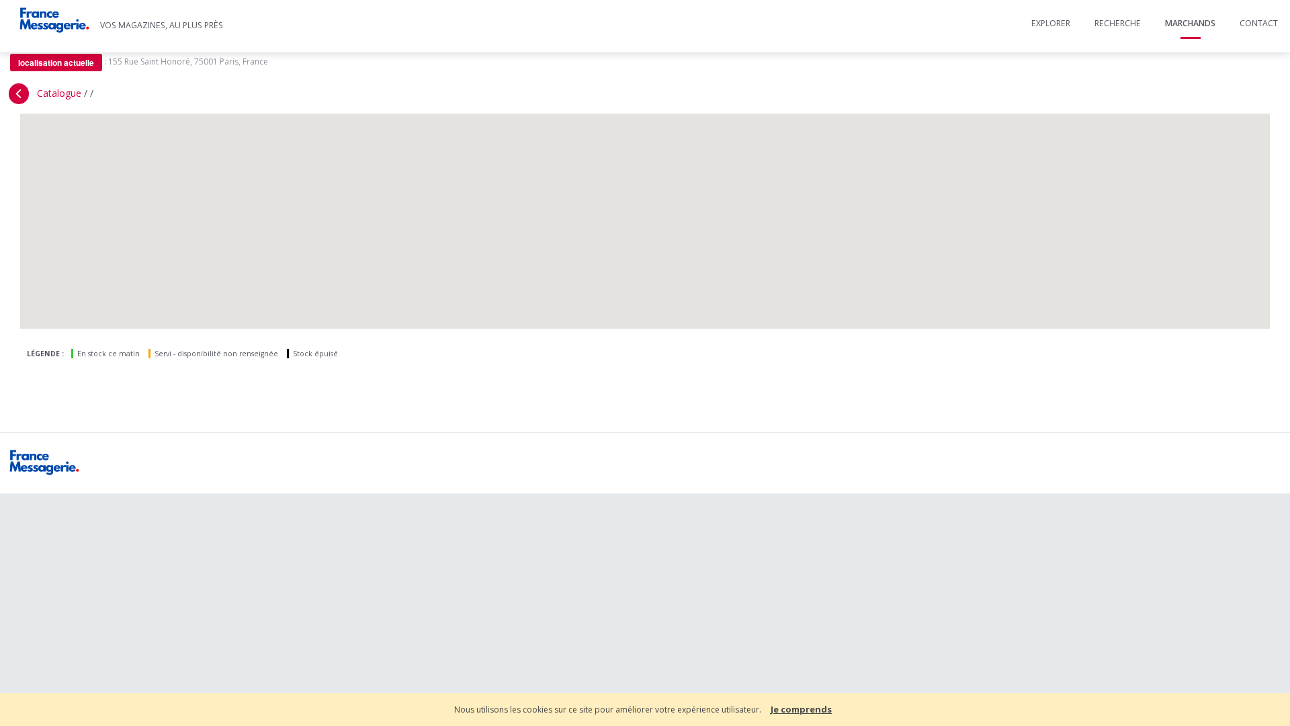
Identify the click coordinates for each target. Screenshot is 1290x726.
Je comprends (801, 709)
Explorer (1050, 23)
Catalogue (59, 93)
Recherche (1117, 23)
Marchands (1190, 23)
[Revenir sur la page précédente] (19, 93)
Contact (1259, 23)
